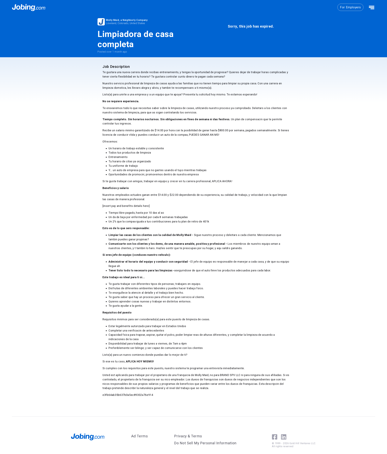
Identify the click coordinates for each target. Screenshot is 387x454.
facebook (274, 437)
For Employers (350, 7)
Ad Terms (139, 436)
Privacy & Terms (188, 436)
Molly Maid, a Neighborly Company (127, 20)
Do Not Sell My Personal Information (205, 443)
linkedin (283, 437)
